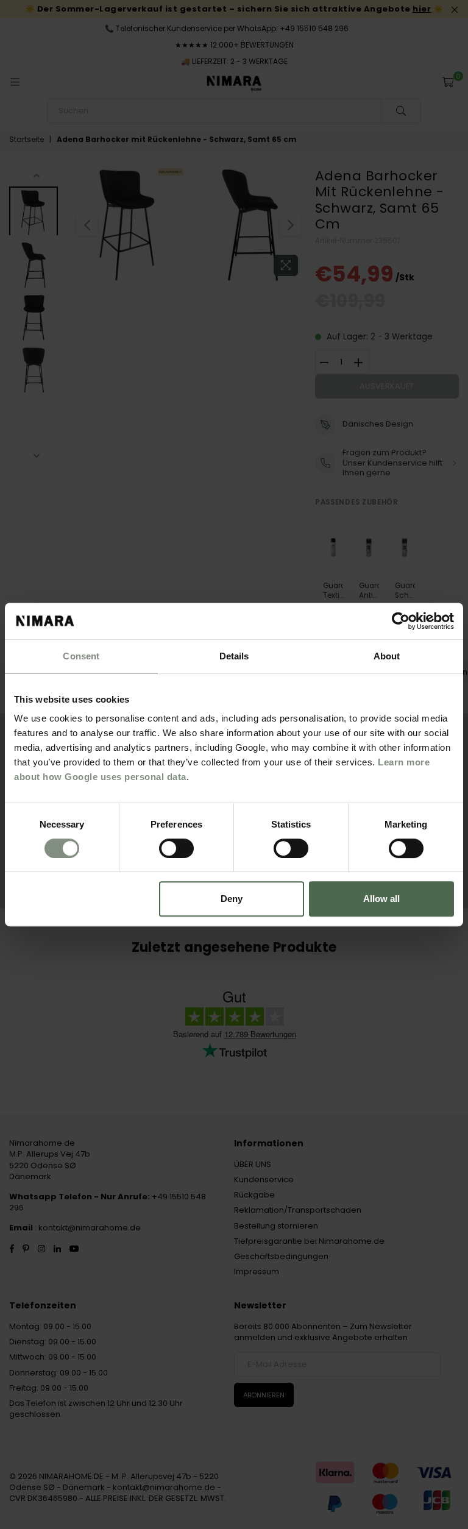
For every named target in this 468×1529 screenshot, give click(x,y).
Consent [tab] (81, 656)
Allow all (381, 898)
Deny (232, 898)
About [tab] (387, 656)
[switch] (176, 848)
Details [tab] (234, 656)
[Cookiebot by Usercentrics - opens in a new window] (400, 621)
